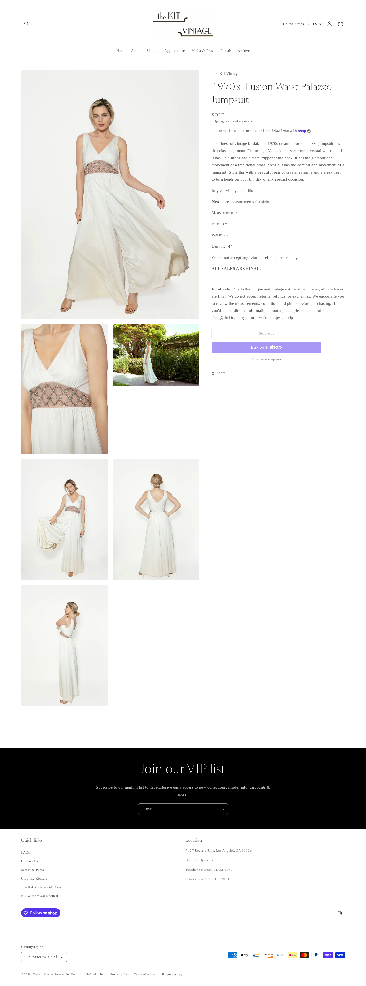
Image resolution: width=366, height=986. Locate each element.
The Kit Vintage (43, 974)
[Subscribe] (222, 809)
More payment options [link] (266, 359)
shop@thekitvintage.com (233, 318)
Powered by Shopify (68, 974)
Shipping (218, 121)
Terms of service (145, 974)
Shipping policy (172, 974)
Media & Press (32, 869)
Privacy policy (119, 974)
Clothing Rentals (34, 878)
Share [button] (221, 373)
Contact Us (29, 861)
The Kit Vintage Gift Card (41, 887)
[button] (26, 23)
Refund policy (95, 974)
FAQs (25, 852)
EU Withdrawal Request (39, 896)
